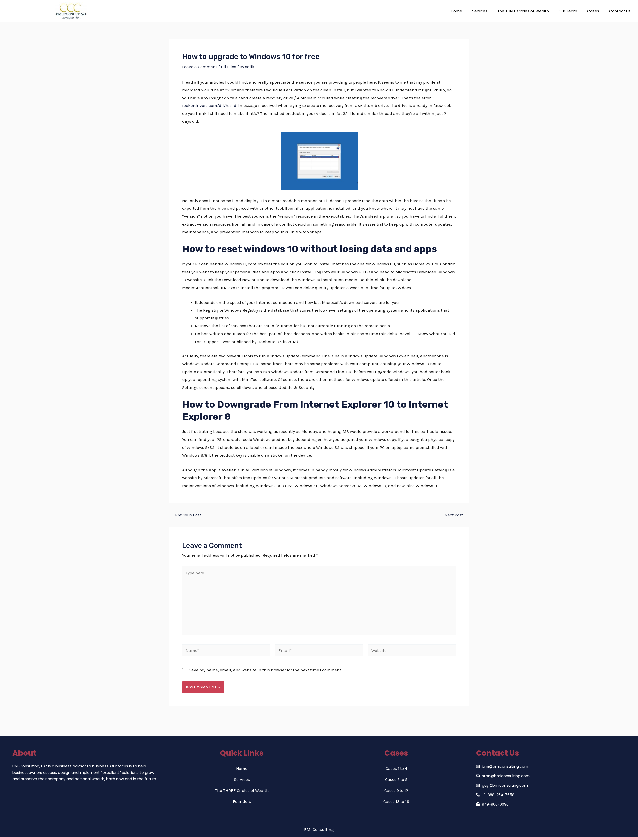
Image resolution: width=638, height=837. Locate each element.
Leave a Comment (199, 66)
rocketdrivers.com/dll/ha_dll (210, 105)
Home (456, 11)
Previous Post (185, 515)
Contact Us (620, 11)
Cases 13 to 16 (396, 801)
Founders (242, 801)
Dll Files (228, 66)
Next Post (456, 515)
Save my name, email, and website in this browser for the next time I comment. (265, 669)
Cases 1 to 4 (396, 768)
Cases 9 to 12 (396, 790)
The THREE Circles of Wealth (523, 11)
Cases (593, 11)
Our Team (568, 11)
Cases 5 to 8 (396, 779)
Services (479, 11)
